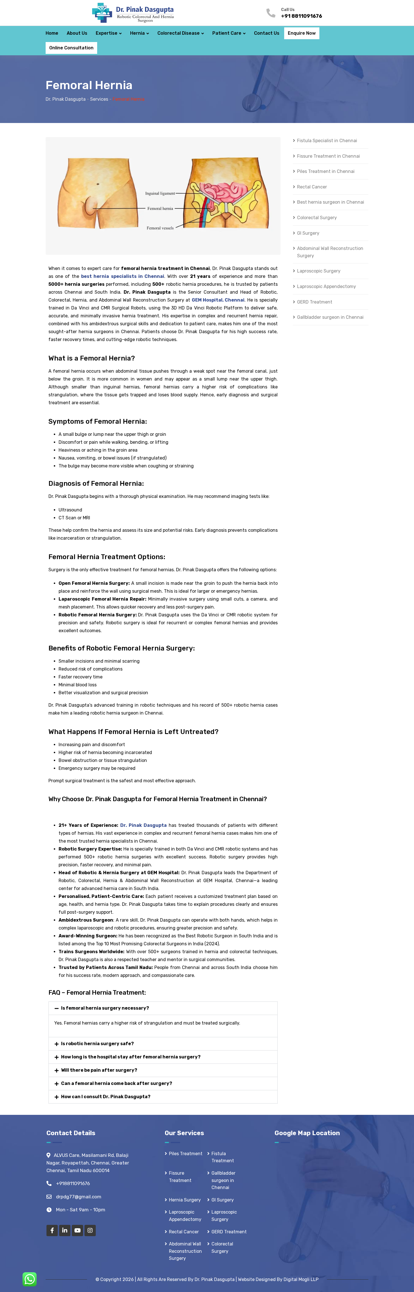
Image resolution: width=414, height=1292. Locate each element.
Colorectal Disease (178, 33)
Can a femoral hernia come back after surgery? (116, 1083)
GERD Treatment (314, 302)
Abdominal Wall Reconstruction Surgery (330, 252)
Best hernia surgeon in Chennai (330, 202)
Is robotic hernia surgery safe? (97, 1043)
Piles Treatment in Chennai (326, 171)
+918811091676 (73, 1183)
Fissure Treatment (180, 1176)
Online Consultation (71, 47)
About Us (77, 33)
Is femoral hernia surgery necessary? (105, 1008)
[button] (163, 1008)
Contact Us (266, 33)
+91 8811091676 (301, 16)
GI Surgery (308, 233)
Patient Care (226, 33)
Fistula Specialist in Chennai (327, 140)
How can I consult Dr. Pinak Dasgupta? (105, 1096)
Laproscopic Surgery (318, 271)
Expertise (106, 33)
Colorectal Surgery (317, 217)
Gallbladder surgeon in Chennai (330, 317)
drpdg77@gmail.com (78, 1196)
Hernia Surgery (185, 1200)
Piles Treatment (185, 1153)
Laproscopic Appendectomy (326, 286)
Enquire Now (302, 33)
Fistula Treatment (223, 1157)
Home (52, 33)
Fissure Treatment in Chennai (328, 156)
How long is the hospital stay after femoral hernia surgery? (131, 1057)
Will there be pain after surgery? (99, 1070)
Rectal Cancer (312, 187)
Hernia (137, 33)
